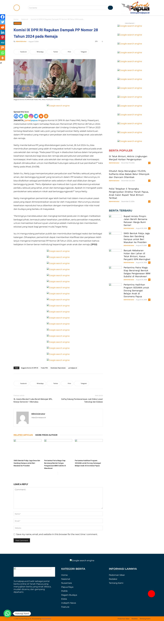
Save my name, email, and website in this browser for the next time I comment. (57, 534)
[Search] (110, 8)
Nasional (24, 19)
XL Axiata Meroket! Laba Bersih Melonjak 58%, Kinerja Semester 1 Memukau (33, 400)
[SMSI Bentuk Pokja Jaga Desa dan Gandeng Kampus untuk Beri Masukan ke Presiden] (28, 448)
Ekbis (64, 599)
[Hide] (1, 63)
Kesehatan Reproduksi (58, 368)
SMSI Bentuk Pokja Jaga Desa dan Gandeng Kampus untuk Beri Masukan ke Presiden (27, 463)
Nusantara (66, 583)
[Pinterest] (2, 37)
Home (16, 19)
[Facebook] (16, 116)
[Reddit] (2, 27)
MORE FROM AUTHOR (46, 435)
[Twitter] (21, 116)
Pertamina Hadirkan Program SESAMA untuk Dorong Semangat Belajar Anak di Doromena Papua (88, 463)
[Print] (41, 116)
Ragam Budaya (69, 595)
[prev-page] (55, 473)
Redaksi (113, 579)
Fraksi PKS (44, 368)
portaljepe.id (72, 368)
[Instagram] (31, 116)
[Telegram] (36, 116)
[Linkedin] (2, 32)
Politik (64, 591)
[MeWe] (2, 42)
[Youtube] (38, 422)
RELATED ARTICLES (23, 435)
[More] (46, 116)
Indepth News (68, 603)
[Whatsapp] (26, 116)
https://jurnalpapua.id (38, 417)
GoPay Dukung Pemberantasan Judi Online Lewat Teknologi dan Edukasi (82, 400)
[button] (151, 593)
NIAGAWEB (46, 619)
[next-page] (59, 473)
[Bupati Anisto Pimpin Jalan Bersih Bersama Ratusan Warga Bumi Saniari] (115, 221)
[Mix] (2, 47)
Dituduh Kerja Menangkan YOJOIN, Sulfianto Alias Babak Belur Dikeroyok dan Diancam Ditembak (129, 174)
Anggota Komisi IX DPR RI (29, 368)
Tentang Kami (116, 583)
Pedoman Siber (117, 575)
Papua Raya (67, 587)
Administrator (21, 41)
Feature (65, 607)
